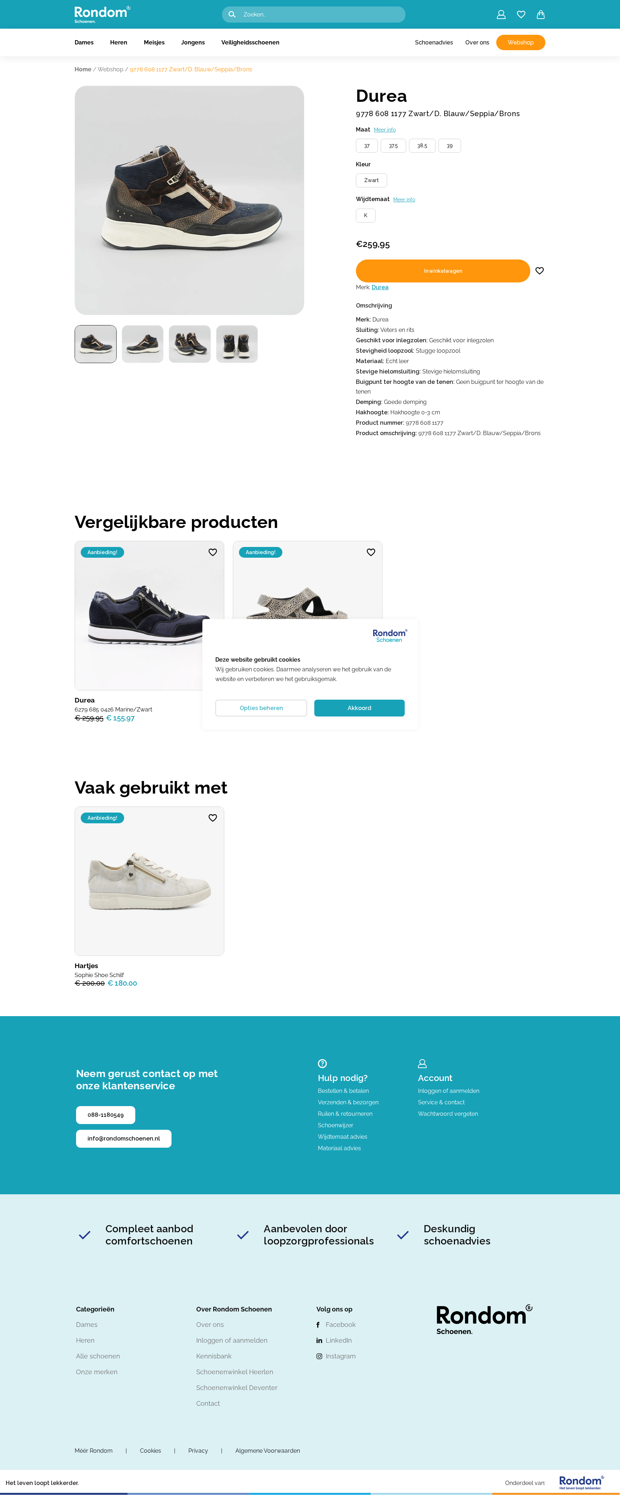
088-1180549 (106, 1114)
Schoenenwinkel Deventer (236, 1387)
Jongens (193, 42)
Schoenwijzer (335, 1125)
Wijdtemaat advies (342, 1136)
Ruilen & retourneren (345, 1113)
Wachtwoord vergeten (448, 1113)
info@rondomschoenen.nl (124, 1138)
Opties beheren (261, 708)
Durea (380, 287)
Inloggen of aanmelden (448, 1090)
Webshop (521, 42)
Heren (118, 42)
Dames (84, 42)
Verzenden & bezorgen (348, 1102)
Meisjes (154, 42)
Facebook (341, 1324)
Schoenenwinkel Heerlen (234, 1372)
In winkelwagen (443, 271)
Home (83, 69)
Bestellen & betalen (343, 1090)
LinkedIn (339, 1340)
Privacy (198, 1450)
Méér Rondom (94, 1450)
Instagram (341, 1356)
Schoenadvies (434, 42)
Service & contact (441, 1102)
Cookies (150, 1450)
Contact (208, 1403)
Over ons (477, 42)
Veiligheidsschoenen (250, 42)
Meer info (385, 130)
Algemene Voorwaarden (267, 1450)
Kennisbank (214, 1356)
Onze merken (97, 1372)
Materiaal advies (339, 1148)
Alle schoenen (98, 1356)
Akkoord (359, 708)
